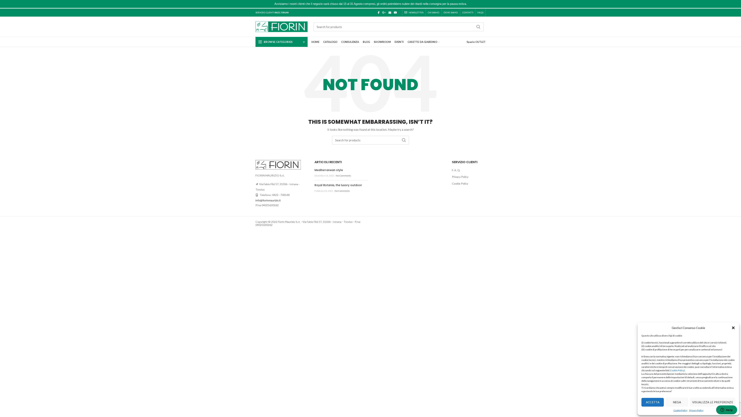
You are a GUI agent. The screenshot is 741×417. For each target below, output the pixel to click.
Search (478, 26)
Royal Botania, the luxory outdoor (338, 185)
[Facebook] (378, 12)
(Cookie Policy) (677, 370)
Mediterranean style (329, 170)
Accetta (652, 402)
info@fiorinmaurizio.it (268, 200)
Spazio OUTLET (476, 41)
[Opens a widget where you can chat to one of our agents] (726, 410)
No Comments (343, 175)
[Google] (384, 12)
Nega (677, 402)
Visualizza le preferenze (712, 402)
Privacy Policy (696, 410)
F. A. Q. (456, 170)
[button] (733, 328)
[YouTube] (395, 12)
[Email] (389, 12)
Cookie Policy (680, 410)
